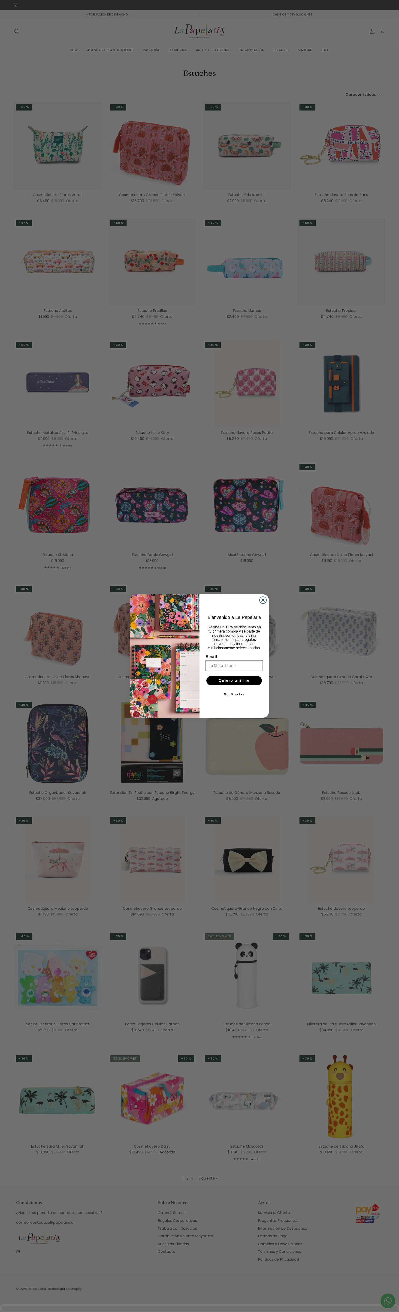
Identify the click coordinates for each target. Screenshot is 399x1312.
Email (212, 657)
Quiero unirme (234, 680)
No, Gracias (234, 694)
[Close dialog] (263, 600)
